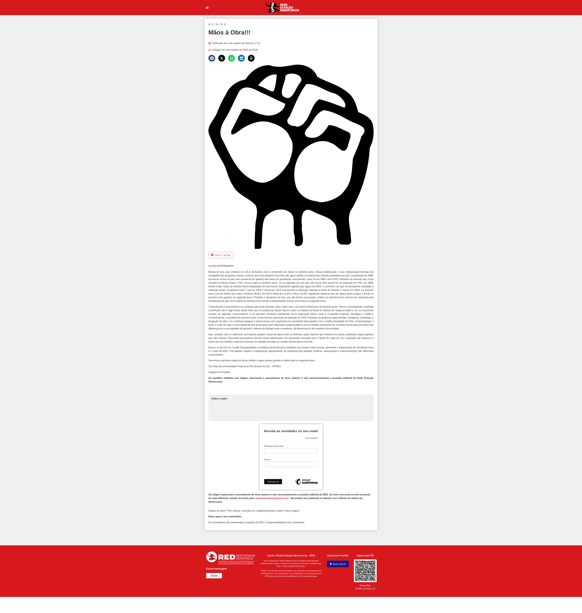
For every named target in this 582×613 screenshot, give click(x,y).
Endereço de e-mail (274, 446)
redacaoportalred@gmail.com (272, 498)
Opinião (217, 24)
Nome (267, 459)
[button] (207, 7)
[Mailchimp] (306, 481)
